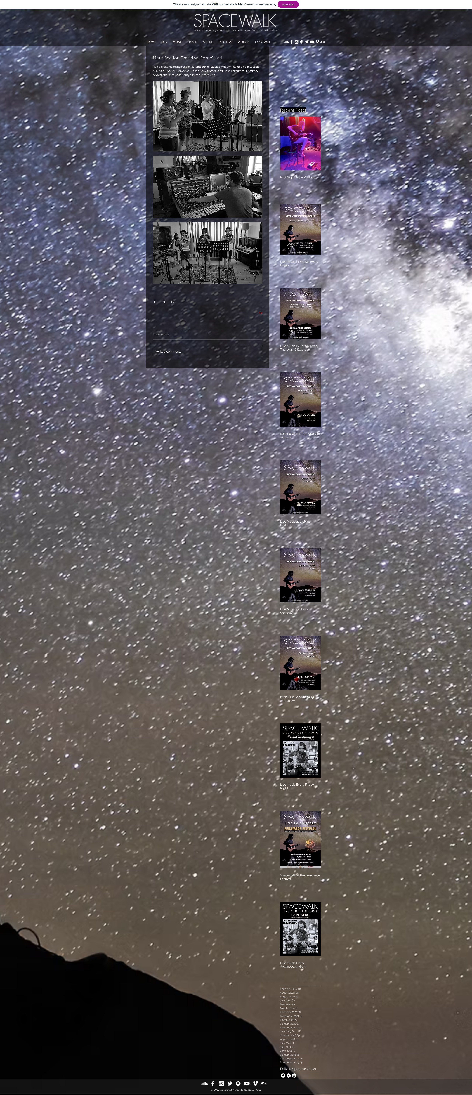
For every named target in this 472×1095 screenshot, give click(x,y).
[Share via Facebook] (154, 301)
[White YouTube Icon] (312, 41)
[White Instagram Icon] (296, 41)
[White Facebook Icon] (291, 41)
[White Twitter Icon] (307, 41)
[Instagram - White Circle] (294, 1075)
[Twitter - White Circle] (289, 1075)
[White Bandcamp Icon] (322, 41)
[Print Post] (172, 301)
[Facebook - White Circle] (283, 1075)
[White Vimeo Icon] (317, 41)
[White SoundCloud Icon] (286, 41)
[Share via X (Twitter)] (163, 301)
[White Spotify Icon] (301, 41)
